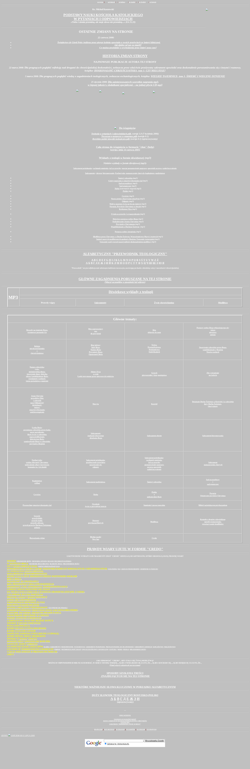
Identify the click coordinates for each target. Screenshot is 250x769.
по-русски (98, 729)
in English (141, 729)
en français (152, 729)
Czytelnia (125, 722)
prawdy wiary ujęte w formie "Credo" (125, 549)
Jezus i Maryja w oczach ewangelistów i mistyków (125, 721)
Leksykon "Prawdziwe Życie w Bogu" (125, 724)
